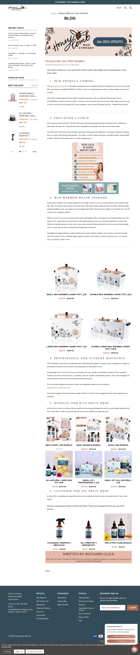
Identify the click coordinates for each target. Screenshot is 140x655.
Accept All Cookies (34, 651)
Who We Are (62, 598)
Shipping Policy (84, 598)
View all (34, 85)
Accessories (40, 615)
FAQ (80, 620)
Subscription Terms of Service (86, 609)
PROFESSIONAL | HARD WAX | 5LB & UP (27, 95)
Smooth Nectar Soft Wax (59, 86)
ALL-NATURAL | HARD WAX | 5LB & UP (27, 114)
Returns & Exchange (86, 601)
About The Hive (63, 605)
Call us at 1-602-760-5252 (17, 604)
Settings (7, 651)
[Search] (125, 7)
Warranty (82, 605)
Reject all (19, 651)
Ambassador (62, 601)
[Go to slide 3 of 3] (25, 151)
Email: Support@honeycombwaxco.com (20, 608)
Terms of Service (85, 614)
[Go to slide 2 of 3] (23, 151)
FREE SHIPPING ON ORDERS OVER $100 (70, 2)
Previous (27, 2)
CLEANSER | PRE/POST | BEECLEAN (24, 134)
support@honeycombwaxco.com (58, 387)
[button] (134, 649)
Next (113, 2)
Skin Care (40, 612)
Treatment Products (43, 608)
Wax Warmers (41, 598)
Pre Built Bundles (42, 619)
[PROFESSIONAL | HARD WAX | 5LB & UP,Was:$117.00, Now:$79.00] (12, 97)
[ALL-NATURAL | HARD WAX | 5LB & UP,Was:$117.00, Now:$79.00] (12, 117)
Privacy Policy (84, 617)
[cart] (130, 7)
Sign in (119, 8)
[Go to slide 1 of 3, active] (20, 151)
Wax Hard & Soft (42, 601)
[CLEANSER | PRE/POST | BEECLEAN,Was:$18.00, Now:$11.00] (12, 137)
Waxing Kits (40, 605)
